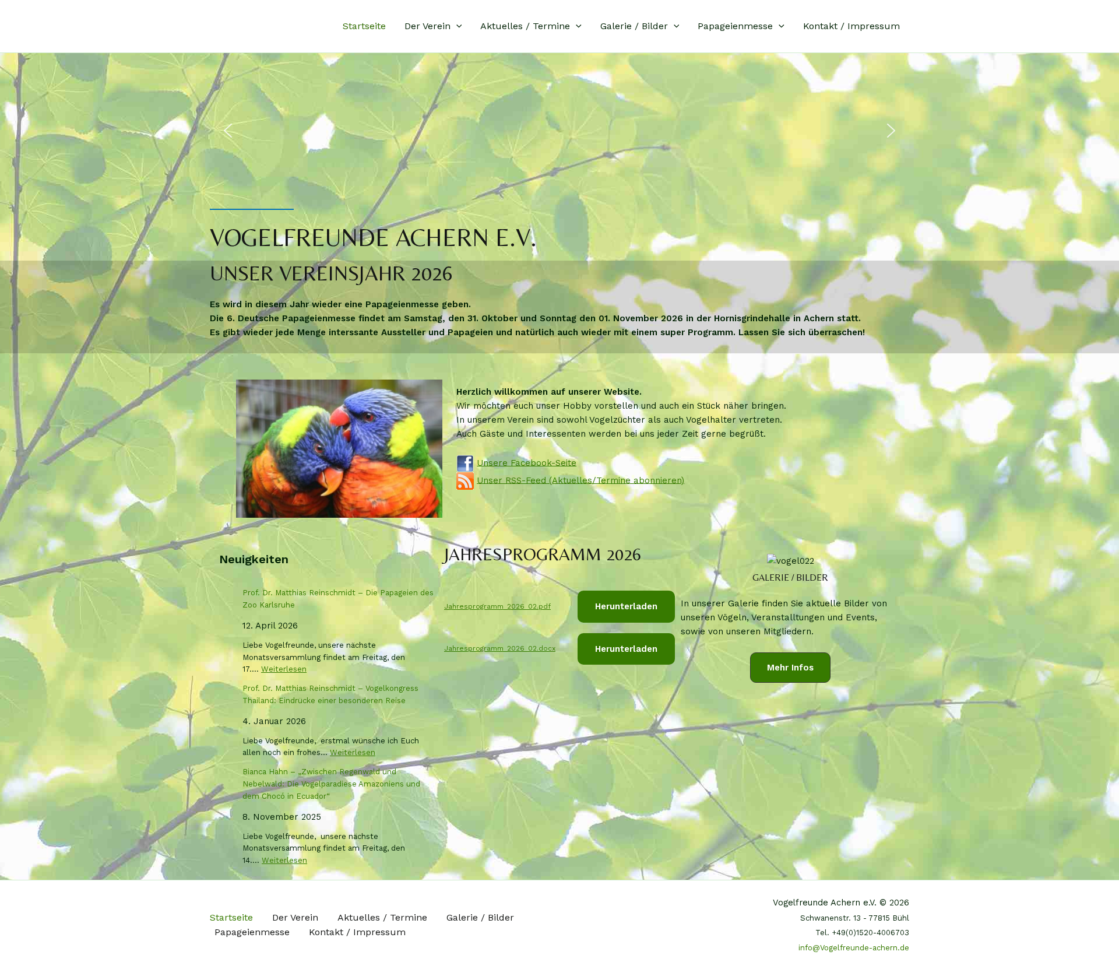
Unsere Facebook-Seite (526, 462)
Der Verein (427, 25)
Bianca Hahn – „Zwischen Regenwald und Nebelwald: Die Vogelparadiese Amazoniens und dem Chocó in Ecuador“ (331, 784)
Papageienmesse (735, 25)
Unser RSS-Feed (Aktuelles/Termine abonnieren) (580, 480)
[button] (456, 26)
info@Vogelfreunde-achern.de (853, 947)
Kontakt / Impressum (851, 25)
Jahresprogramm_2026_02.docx (499, 648)
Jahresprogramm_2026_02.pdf (497, 606)
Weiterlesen (284, 669)
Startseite (364, 25)
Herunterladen (626, 606)
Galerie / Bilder (634, 25)
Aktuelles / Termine (525, 25)
